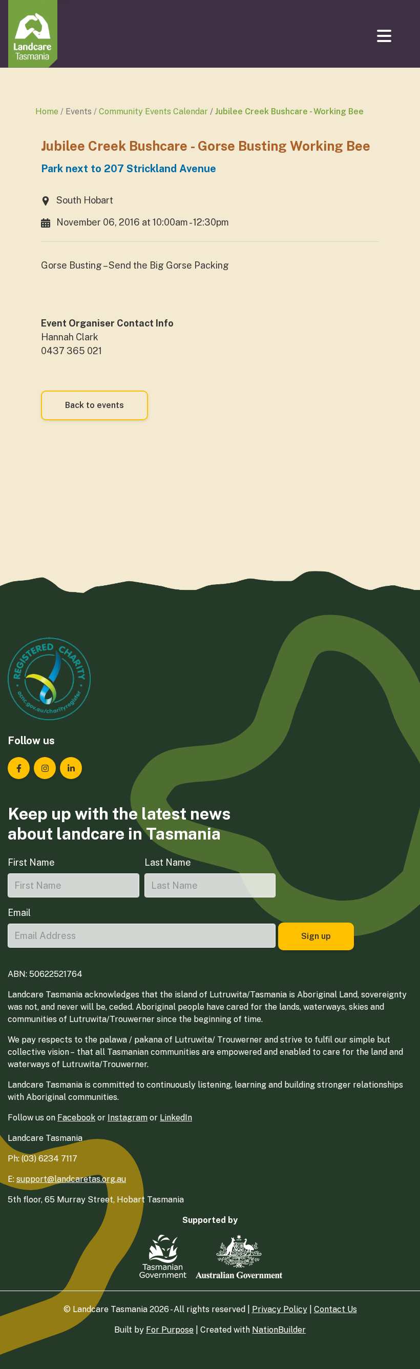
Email (19, 912)
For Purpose (170, 1330)
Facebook (76, 1117)
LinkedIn (176, 1117)
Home (46, 111)
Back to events (94, 405)
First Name (31, 862)
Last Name (167, 862)
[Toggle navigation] (385, 36)
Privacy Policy (279, 1309)
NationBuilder (279, 1330)
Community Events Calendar (153, 111)
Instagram (128, 1117)
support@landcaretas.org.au (71, 1179)
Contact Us (335, 1309)
